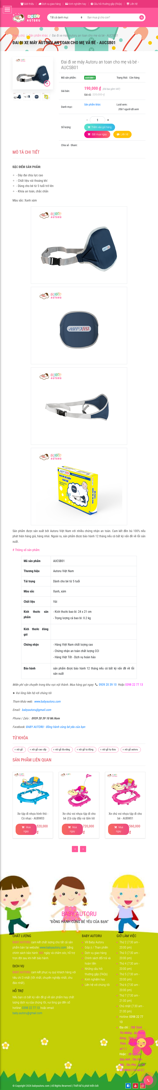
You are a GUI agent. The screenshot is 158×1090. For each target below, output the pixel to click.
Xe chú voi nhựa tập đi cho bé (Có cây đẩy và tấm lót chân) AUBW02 (79, 818)
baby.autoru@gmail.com (27, 1013)
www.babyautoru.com (47, 701)
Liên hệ (133, 3)
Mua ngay (27, 829)
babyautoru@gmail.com (36, 710)
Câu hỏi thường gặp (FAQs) (107, 3)
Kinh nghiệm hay (77, 3)
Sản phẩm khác (38, 35)
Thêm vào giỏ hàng (101, 127)
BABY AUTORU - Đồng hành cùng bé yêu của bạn (55, 727)
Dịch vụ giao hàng (51, 3)
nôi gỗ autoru (131, 749)
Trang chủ (19, 35)
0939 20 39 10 (108, 684)
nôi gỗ (20, 749)
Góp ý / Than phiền (96, 947)
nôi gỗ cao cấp (39, 749)
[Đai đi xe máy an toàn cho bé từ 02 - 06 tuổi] (17, 96)
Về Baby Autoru (94, 942)
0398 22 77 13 (31, 1008)
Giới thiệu (29, 3)
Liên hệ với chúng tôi (97, 985)
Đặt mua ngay (99, 134)
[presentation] (75, 849)
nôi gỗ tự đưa (109, 749)
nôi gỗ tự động (86, 749)
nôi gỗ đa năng (62, 749)
